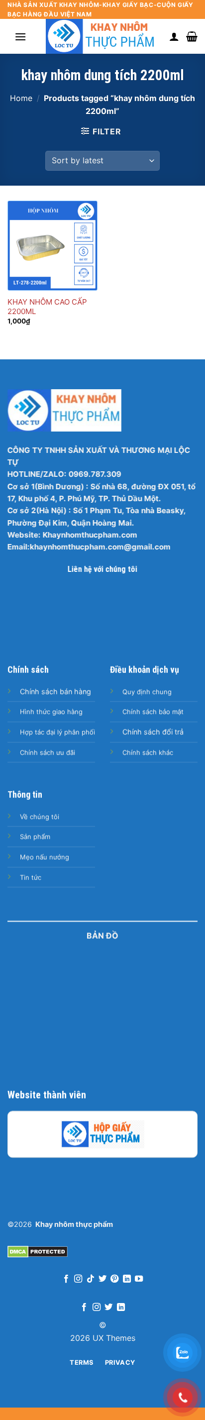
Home (21, 98)
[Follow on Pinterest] (114, 1279)
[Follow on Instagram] (78, 1279)
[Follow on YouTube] (139, 1279)
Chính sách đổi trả (153, 732)
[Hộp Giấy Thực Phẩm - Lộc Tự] (102, 1134)
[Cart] (192, 36)
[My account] (174, 36)
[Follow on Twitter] (102, 1279)
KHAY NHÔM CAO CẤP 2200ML (47, 307)
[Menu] (20, 36)
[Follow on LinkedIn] (127, 1279)
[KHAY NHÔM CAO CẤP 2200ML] (52, 245)
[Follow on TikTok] (90, 1279)
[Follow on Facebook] (66, 1279)
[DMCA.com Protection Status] (37, 1251)
